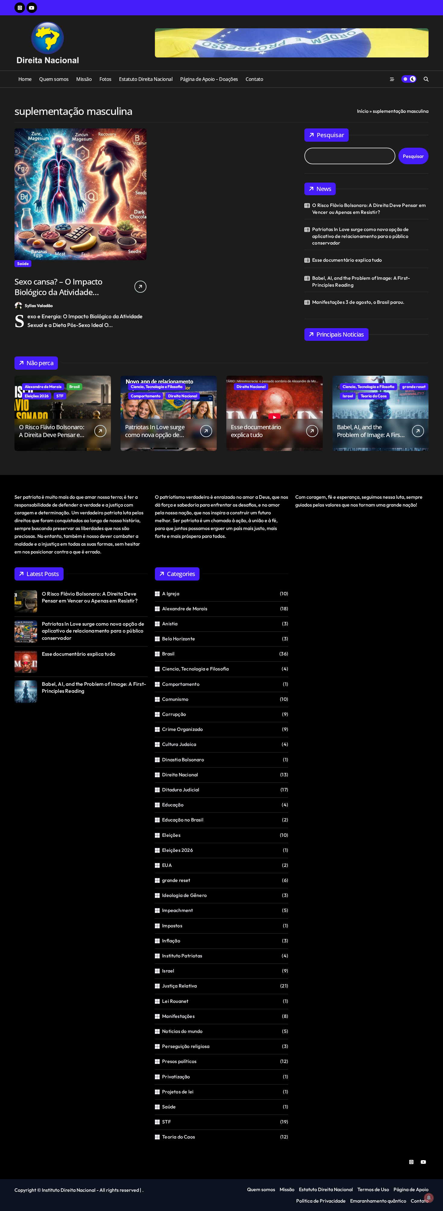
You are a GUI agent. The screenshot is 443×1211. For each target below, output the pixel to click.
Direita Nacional (182, 395)
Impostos (172, 926)
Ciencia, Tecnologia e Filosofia (157, 386)
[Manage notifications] (429, 1198)
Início (363, 111)
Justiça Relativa (179, 986)
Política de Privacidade (321, 1201)
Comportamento (145, 395)
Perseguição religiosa (185, 1046)
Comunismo (175, 699)
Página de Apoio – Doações (209, 79)
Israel (348, 395)
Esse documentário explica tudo (347, 260)
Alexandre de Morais (43, 386)
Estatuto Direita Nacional (145, 79)
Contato (254, 79)
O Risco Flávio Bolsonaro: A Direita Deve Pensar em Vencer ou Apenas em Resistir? (369, 208)
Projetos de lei (177, 1092)
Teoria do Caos (374, 395)
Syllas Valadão (39, 305)
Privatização (176, 1077)
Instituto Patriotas (182, 956)
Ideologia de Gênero (184, 895)
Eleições (171, 835)
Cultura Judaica (179, 744)
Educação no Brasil (182, 820)
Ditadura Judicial (180, 790)
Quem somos (53, 79)
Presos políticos (179, 1061)
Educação (173, 805)
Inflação (171, 941)
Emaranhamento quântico (378, 1201)
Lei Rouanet (175, 1001)
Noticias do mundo (182, 1031)
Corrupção (174, 714)
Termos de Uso (373, 1189)
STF (60, 395)
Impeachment (177, 910)
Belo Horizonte (178, 639)
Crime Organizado (182, 729)
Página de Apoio (411, 1189)
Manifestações (178, 1016)
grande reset (414, 386)
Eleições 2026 (37, 395)
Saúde (23, 263)
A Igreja (170, 593)
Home (25, 79)
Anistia (170, 624)
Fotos (105, 79)
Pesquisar (330, 135)
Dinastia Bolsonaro (183, 759)
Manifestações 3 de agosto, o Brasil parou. (358, 302)
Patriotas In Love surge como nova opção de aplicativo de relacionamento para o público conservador (360, 236)
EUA (167, 865)
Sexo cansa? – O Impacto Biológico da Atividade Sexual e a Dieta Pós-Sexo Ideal (59, 297)
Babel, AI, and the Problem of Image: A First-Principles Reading (361, 281)
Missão (84, 79)
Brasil (74, 386)
